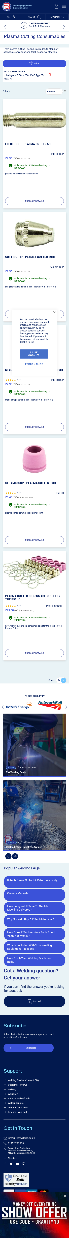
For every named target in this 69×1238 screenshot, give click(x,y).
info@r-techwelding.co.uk (21, 1138)
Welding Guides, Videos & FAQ (23, 1080)
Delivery (12, 1089)
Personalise (34, 364)
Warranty (13, 1094)
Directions (12, 1158)
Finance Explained (17, 1112)
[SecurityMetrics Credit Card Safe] (34, 1181)
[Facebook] (5, 1164)
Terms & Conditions (18, 1107)
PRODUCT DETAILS (34, 201)
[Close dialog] (65, 1196)
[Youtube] (17, 1164)
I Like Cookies (34, 354)
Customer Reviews (17, 1084)
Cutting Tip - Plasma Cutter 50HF (30, 257)
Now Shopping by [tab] (14, 71)
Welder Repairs (15, 1103)
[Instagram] (23, 1164)
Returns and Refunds (19, 1098)
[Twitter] (11, 1164)
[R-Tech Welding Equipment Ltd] (16, 12)
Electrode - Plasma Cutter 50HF (29, 144)
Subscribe (31, 1048)
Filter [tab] (37, 63)
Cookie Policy (27, 342)
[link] (34, 1215)
